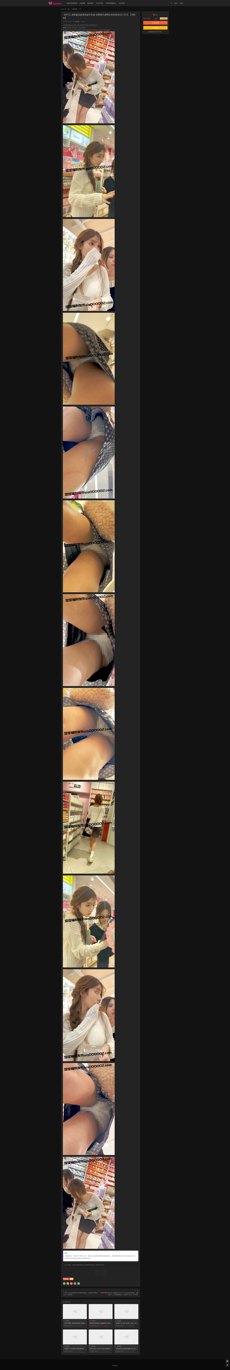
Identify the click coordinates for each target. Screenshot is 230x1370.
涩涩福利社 (55, 3)
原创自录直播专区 (72, 3)
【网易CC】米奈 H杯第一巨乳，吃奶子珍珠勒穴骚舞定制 (125, 1323)
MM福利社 (115, 1365)
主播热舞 (77, 21)
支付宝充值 (99, 3)
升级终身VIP (164, 18)
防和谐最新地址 (111, 3)
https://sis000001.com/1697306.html (83, 1265)
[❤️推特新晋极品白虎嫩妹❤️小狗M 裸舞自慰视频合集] (101, 1311)
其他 (71, 1279)
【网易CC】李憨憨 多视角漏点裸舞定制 (74, 1349)
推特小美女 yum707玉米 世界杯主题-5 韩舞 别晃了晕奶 (100, 1349)
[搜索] (171, 3)
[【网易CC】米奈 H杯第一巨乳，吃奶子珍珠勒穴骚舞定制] (126, 1311)
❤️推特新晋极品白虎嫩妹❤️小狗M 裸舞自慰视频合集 (100, 1323)
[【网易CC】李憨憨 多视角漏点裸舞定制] (75, 1336)
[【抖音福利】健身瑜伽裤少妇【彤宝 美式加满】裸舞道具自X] (126, 1336)
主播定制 (66, 1279)
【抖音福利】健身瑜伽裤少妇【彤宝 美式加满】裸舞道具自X (126, 1349)
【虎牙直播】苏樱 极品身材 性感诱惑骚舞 (74, 1323)
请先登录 (156, 23)
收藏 (156, 28)
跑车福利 (90, 3)
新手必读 (122, 3)
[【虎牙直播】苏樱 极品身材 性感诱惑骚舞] (75, 1311)
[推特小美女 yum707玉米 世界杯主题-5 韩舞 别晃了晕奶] (101, 1336)
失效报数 (82, 3)
